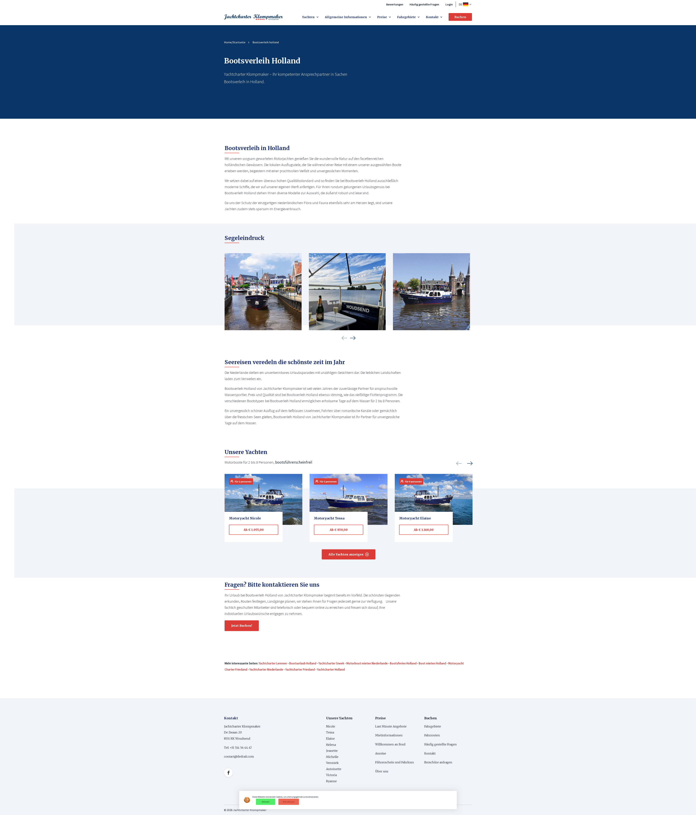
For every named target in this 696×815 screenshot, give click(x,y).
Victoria (331, 775)
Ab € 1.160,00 (424, 530)
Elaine (330, 738)
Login (449, 4)
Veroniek (332, 763)
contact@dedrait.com (239, 756)
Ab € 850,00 (339, 530)
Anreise (380, 753)
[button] (344, 338)
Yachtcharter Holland (331, 669)
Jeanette (332, 750)
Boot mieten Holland (432, 663)
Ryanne (331, 781)
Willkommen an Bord (390, 744)
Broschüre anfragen (438, 762)
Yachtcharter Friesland (300, 669)
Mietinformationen (389, 735)
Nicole (330, 726)
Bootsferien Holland (403, 663)
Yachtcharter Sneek (331, 663)
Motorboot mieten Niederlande (367, 663)
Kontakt (432, 17)
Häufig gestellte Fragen (424, 4)
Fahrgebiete (406, 17)
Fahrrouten (432, 735)
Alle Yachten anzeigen (346, 554)
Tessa (330, 732)
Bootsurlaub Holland (302, 663)
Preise (382, 17)
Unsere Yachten (339, 718)
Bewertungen (394, 4)
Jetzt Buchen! (241, 625)
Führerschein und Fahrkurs (394, 762)
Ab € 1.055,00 (254, 530)
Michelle (332, 757)
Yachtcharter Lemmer (273, 663)
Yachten (308, 17)
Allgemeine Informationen (346, 17)
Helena (331, 744)
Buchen (460, 17)
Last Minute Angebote (391, 726)
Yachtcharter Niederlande (266, 669)
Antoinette (333, 769)
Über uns (382, 771)
